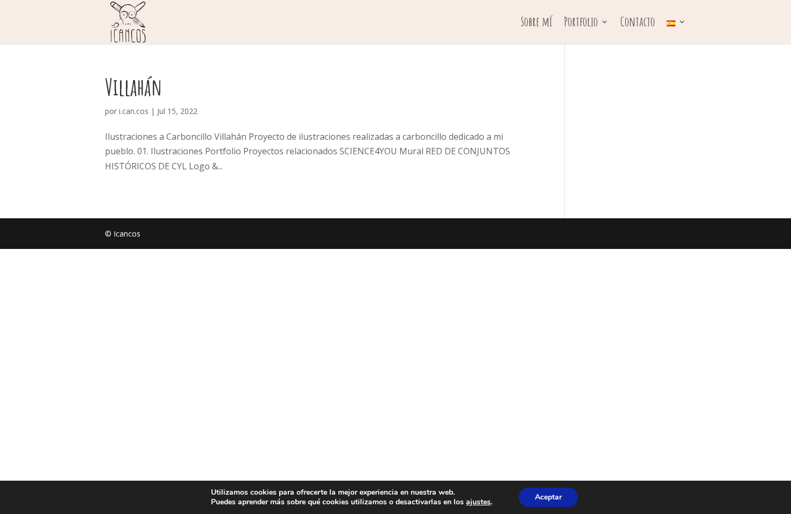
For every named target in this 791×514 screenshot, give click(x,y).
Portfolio (581, 24)
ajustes (478, 502)
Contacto (637, 24)
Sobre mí (536, 24)
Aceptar (548, 497)
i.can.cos (134, 111)
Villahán (133, 87)
